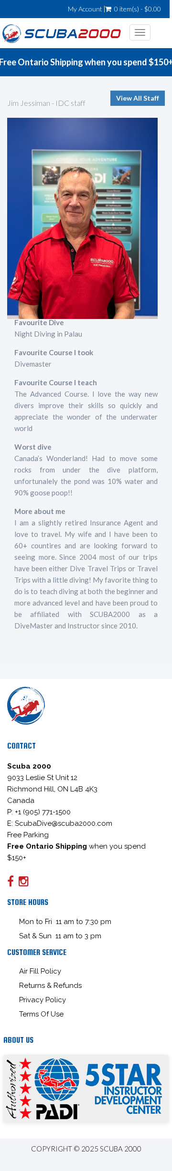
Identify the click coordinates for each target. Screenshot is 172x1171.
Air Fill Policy (40, 971)
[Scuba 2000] (61, 32)
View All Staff (137, 98)
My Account (85, 9)
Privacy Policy (42, 1000)
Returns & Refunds (50, 985)
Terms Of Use (41, 1014)
